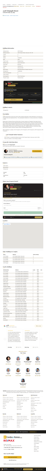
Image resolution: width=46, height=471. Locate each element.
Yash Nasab (28, 373)
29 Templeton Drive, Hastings (20, 286)
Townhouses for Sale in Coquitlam (37, 419)
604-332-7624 (37, 375)
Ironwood (18, 426)
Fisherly (12, 449)
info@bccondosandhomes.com (16, 447)
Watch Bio (18, 365)
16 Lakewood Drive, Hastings (20, 283)
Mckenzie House (6, 296)
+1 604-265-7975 (7, 447)
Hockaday (32, 423)
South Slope (5, 423)
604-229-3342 (17, 152)
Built (24, 172)
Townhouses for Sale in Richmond (23, 419)
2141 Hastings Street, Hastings (21, 304)
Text (19, 188)
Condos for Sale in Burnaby (7, 417)
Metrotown (5, 425)
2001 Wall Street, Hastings (20, 299)
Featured (35, 449)
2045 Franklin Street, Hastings (20, 294)
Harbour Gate (5, 279)
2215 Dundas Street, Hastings (20, 293)
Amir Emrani (37, 361)
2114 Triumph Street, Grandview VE (21, 274)
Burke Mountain (33, 425)
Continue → (23, 212)
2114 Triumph (5, 259)
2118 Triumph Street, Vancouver (18, 262)
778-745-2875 (27, 375)
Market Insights (36, 438)
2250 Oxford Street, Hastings (20, 311)
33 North (5, 298)
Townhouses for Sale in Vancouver (9, 400)
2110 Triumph (5, 256)
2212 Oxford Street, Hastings (20, 301)
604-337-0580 (8, 375)
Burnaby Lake (5, 422)
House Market (36, 443)
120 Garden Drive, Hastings (20, 313)
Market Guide (16, 6)
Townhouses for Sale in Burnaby (8, 419)
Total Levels (25, 175)
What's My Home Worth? (12, 457)
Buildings (9, 4)
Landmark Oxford (6, 311)
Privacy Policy (36, 437)
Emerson (4, 291)
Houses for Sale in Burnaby (7, 416)
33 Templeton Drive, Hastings (20, 298)
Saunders (18, 423)
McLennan (18, 422)
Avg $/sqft (5, 172)
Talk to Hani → (13, 99)
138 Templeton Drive (7, 288)
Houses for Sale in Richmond (22, 416)
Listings (33, 6)
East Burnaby (5, 426)
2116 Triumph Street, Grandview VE (21, 276)
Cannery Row (5, 299)
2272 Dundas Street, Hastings (20, 318)
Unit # (40, 207)
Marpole (4, 403)
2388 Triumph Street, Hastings (21, 316)
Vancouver (14, 4)
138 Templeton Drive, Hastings (21, 288)
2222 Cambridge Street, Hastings (21, 309)
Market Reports (28, 6)
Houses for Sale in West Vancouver (23, 397)
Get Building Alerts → (28, 469)
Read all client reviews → (23, 351)
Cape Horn (33, 426)
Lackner (18, 425)
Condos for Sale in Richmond (22, 417)
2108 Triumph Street (30, 4)
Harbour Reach (6, 293)
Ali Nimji (8, 373)
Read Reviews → (33, 431)
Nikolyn (4, 318)
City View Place (6, 301)
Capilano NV (33, 408)
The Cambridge (6, 309)
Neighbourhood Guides (38, 441)
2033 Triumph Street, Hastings (21, 296)
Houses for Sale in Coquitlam (36, 416)
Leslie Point (5, 308)
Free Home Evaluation (37, 151)
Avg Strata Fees (5, 175)
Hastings (4, 408)
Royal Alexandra (6, 316)
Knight (4, 406)
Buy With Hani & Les (12, 460)
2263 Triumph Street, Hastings (21, 303)
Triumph (4, 303)
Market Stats (22, 6)
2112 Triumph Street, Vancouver (18, 257)
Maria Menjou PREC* (28, 361)
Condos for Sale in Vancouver (8, 399)
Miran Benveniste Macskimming (23, 384)
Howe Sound (19, 407)
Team (35, 444)
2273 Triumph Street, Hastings (20, 306)
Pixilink (9, 449)
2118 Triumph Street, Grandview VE (21, 278)
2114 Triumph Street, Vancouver (18, 259)
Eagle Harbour (19, 409)
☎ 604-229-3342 (12, 85)
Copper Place (5, 283)
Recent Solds (36, 451)
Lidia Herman (18, 373)
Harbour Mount (6, 294)
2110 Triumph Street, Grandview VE (21, 271)
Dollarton (32, 411)
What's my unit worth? (32, 99)
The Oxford (5, 304)
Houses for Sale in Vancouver (8, 397)
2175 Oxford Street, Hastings (20, 291)
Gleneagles (19, 404)
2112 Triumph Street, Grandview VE (21, 273)
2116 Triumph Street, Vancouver (18, 261)
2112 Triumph (5, 257)
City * (5, 207)
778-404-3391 (18, 375)
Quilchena (4, 405)
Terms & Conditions (37, 435)
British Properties (20, 406)
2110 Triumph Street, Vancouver (18, 256)
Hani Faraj (8, 361)
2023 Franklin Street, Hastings (20, 308)
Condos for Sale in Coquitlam (36, 417)
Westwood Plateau (34, 422)
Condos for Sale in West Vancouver (23, 399)
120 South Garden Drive (7, 313)
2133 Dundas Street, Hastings (20, 279)
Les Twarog (18, 361)
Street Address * (7, 203)
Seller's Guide (36, 446)
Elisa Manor (5, 289)
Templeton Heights (6, 286)
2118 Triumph (5, 262)
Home (4, 4)
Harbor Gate (5, 281)
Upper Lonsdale (33, 410)
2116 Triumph (5, 261)
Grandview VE (21, 4)
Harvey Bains (37, 373)
